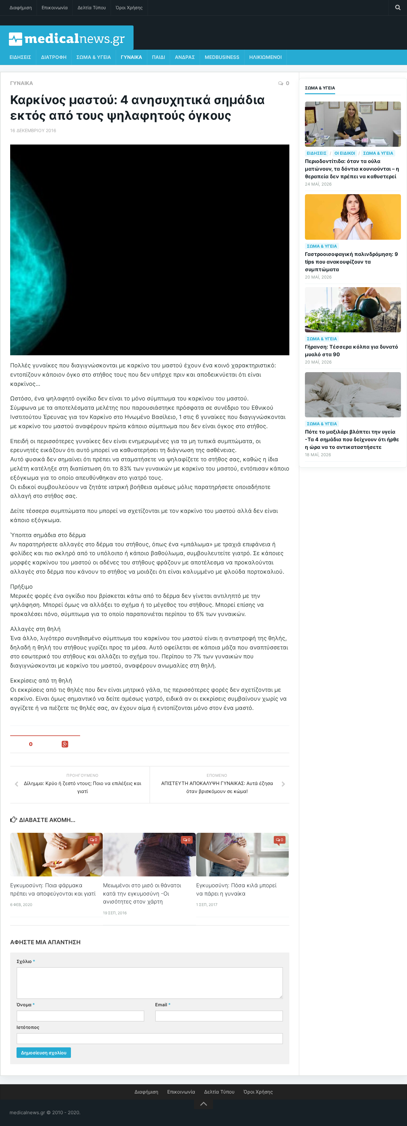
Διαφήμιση (21, 7)
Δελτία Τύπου (92, 7)
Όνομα (26, 1004)
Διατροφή (53, 57)
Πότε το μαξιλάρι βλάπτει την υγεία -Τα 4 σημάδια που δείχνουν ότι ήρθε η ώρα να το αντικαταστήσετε (352, 439)
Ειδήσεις (20, 57)
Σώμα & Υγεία (93, 57)
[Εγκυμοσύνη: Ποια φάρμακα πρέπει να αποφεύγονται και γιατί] (56, 854)
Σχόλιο (26, 961)
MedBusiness (222, 57)
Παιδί (158, 57)
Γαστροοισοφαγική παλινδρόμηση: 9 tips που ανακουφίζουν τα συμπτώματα (351, 262)
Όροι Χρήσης (129, 7)
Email (163, 1004)
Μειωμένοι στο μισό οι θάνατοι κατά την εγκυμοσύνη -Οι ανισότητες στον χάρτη (142, 893)
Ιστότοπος (28, 1027)
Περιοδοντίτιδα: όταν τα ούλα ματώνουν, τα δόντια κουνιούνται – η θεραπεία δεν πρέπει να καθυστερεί (352, 169)
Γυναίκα (131, 57)
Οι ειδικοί (345, 153)
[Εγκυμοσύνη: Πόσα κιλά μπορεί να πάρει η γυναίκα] (242, 854)
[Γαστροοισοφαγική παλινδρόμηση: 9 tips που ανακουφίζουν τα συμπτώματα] (353, 216)
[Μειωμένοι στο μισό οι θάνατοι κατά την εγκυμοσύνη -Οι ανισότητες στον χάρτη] (149, 854)
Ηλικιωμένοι (265, 57)
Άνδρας (185, 57)
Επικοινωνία (55, 7)
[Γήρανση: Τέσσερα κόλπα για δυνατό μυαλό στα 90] (353, 309)
